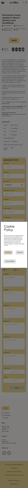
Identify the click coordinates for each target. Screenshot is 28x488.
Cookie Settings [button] (9, 261)
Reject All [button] (20, 252)
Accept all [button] (8, 252)
